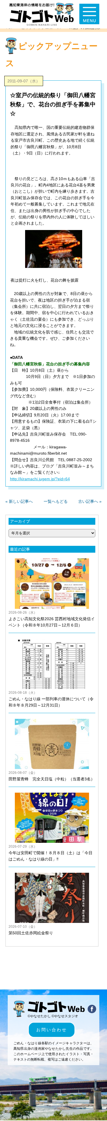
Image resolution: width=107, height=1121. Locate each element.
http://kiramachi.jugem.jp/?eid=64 (40, 479)
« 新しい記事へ (19, 501)
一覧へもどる (56, 501)
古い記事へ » (90, 501)
